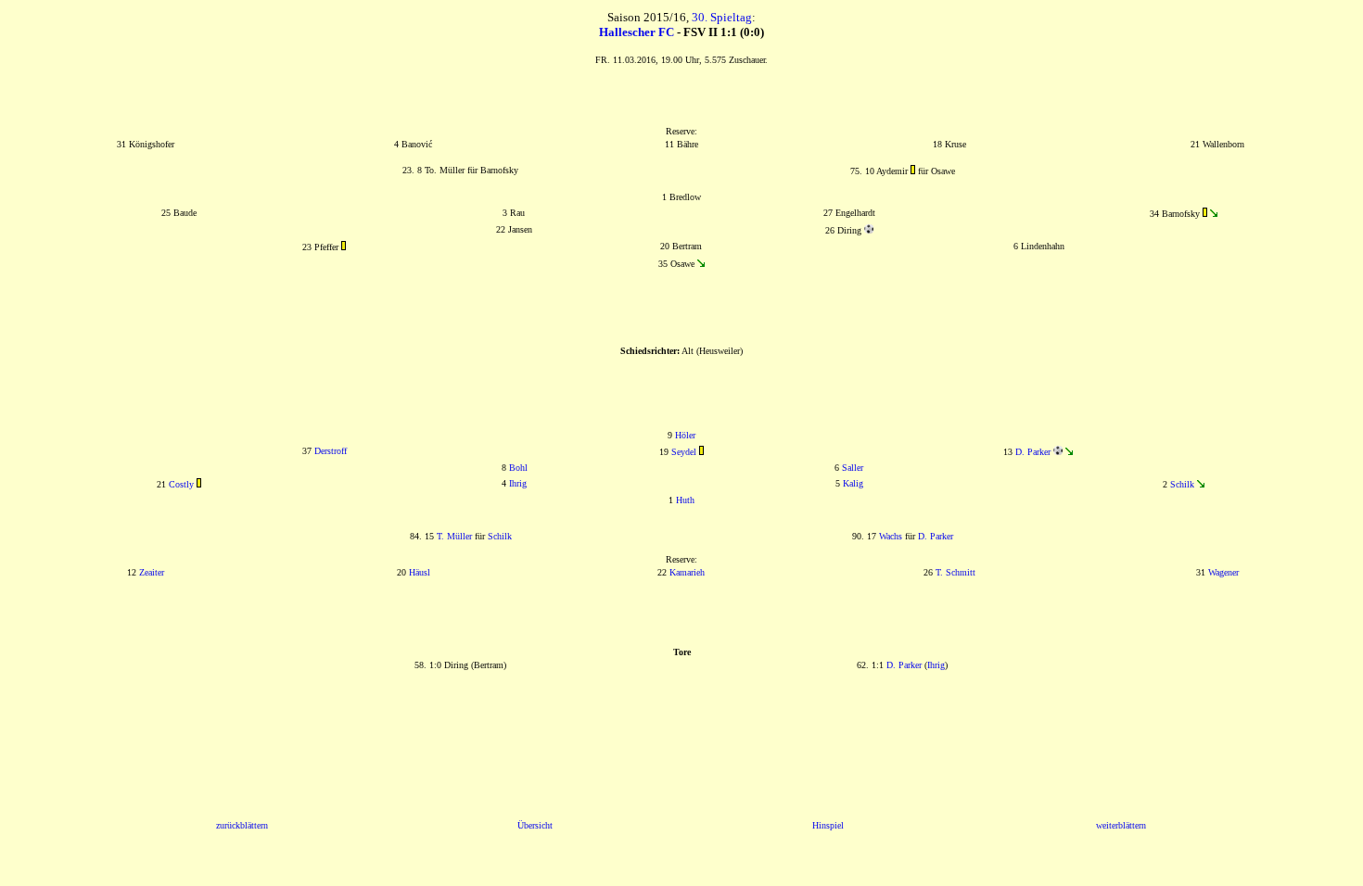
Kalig (853, 483)
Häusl (419, 572)
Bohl (518, 467)
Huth (685, 500)
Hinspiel (828, 825)
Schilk (1182, 484)
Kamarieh (687, 572)
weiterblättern (1121, 825)
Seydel (683, 452)
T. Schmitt (955, 572)
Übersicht (535, 825)
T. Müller (454, 536)
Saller (852, 467)
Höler (685, 435)
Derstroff (330, 451)
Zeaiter (151, 572)
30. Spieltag (722, 17)
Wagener (1223, 572)
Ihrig (518, 483)
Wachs (890, 536)
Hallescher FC (636, 32)
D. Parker (1033, 452)
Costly (181, 484)
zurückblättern (242, 825)
